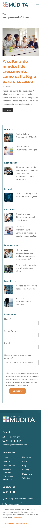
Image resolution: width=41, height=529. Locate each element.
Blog (24, 465)
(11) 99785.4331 (14, 437)
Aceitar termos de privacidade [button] (16, 523)
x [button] (39, 506)
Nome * (7, 319)
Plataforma (27, 474)
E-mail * (8, 343)
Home (5, 457)
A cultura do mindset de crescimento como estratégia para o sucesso (19, 71)
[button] (37, 4)
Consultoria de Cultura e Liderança (9, 468)
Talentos (26, 478)
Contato (25, 469)
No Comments (7, 86)
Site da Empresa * (12, 331)
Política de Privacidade (20, 385)
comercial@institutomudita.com (15, 445)
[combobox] (21, 362)
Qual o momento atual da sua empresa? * (17, 356)
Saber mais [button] (17, 517)
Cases (25, 461)
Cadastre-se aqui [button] (12, 504)
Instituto (6, 461)
